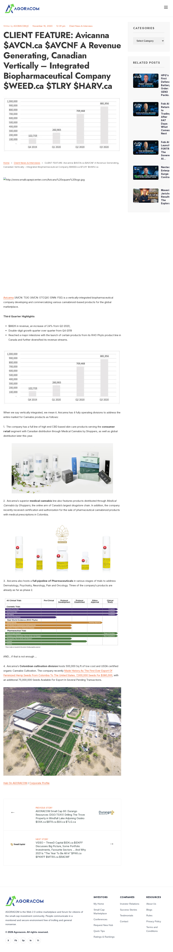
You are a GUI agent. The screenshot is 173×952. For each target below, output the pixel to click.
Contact (124, 921)
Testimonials (126, 915)
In (30, 940)
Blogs (149, 909)
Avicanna (8, 297)
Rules (149, 915)
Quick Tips (99, 931)
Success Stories (128, 909)
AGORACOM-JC (21, 26)
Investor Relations (129, 903)
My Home (99, 903)
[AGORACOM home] (22, 8)
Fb (16, 940)
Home (6, 162)
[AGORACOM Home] (24, 901)
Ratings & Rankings (104, 936)
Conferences (100, 919)
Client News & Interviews (80, 26)
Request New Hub (103, 925)
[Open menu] (166, 7)
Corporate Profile (39, 783)
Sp (23, 940)
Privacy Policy (153, 921)
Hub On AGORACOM (15, 783)
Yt (38, 940)
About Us (151, 903)
